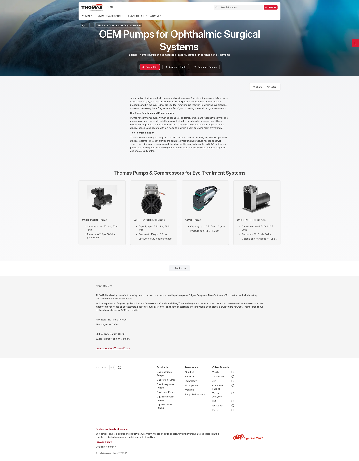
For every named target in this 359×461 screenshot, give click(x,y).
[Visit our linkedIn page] (112, 367)
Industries (189, 376)
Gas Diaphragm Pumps (164, 374)
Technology (191, 381)
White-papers (191, 385)
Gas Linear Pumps (166, 392)
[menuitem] (87, 15)
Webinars (189, 389)
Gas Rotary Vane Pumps (165, 386)
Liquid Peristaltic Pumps (165, 406)
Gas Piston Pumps (166, 379)
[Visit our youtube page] (119, 367)
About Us (189, 372)
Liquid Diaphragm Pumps (165, 398)
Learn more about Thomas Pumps (113, 348)
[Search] (216, 7)
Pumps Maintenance (195, 394)
